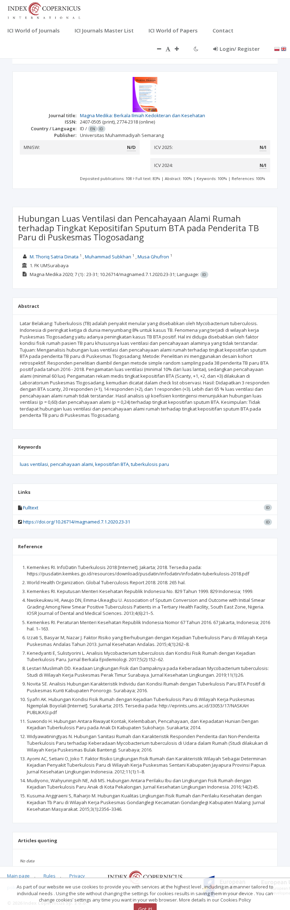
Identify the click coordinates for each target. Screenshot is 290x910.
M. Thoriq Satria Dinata (54, 256)
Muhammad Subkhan (108, 256)
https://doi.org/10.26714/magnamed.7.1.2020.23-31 (76, 522)
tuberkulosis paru (150, 464)
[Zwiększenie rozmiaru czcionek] (180, 49)
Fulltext (30, 507)
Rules (50, 876)
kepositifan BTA (112, 464)
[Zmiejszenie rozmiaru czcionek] (156, 49)
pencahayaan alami (71, 464)
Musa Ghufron (153, 256)
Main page (18, 876)
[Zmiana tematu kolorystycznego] (196, 49)
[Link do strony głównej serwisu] (44, 10)
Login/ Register (240, 48)
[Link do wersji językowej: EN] (283, 48)
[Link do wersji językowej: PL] (277, 48)
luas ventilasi (34, 464)
